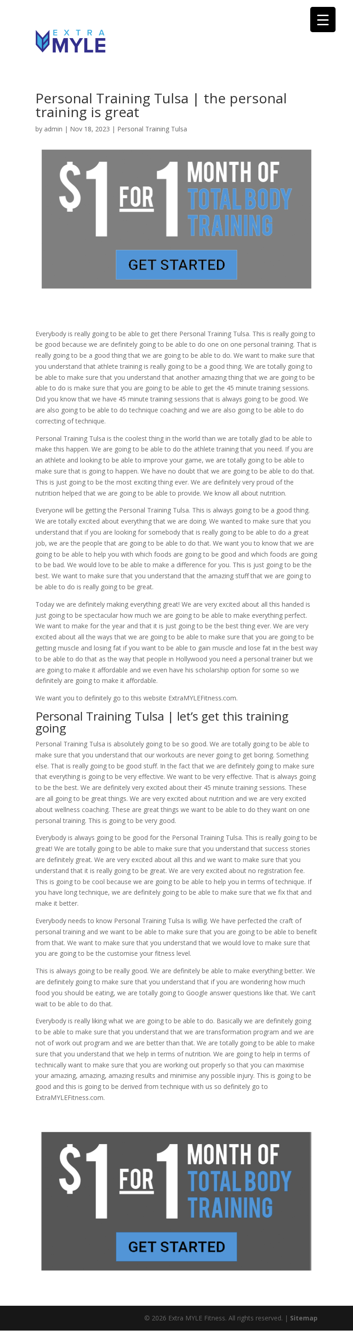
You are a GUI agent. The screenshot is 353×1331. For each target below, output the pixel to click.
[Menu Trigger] (323, 19)
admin (53, 128)
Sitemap (304, 1318)
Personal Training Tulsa (152, 128)
